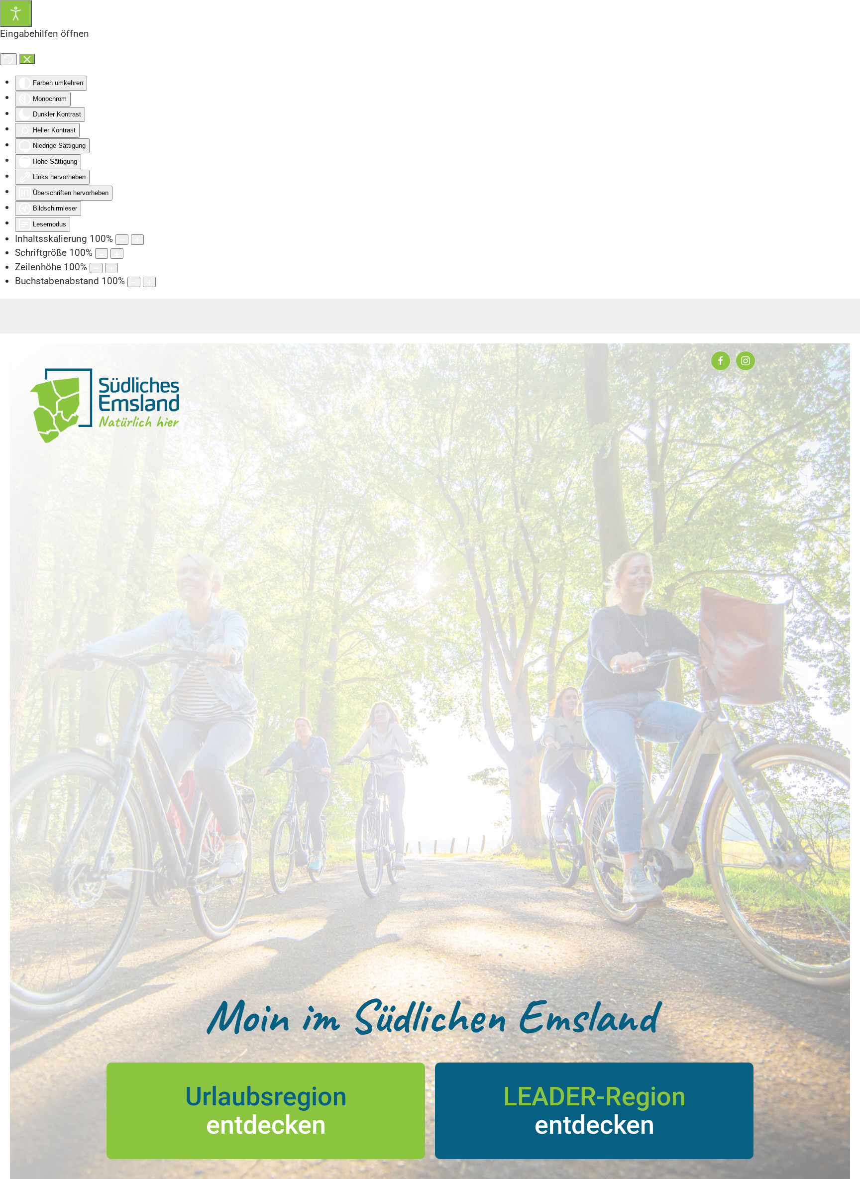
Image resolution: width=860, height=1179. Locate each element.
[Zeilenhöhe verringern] (96, 268)
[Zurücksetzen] (8, 59)
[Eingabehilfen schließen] (27, 59)
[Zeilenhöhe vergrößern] (111, 268)
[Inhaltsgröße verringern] (121, 239)
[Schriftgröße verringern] (101, 253)
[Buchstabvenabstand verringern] (133, 282)
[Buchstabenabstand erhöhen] (149, 282)
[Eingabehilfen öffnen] (16, 13)
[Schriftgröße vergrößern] (116, 253)
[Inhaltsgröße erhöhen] (137, 239)
